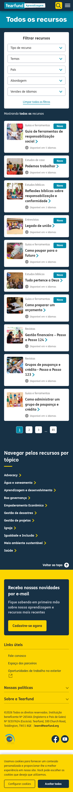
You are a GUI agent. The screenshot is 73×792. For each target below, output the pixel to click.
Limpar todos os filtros (36, 102)
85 (53, 429)
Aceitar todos (53, 784)
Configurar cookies (19, 784)
